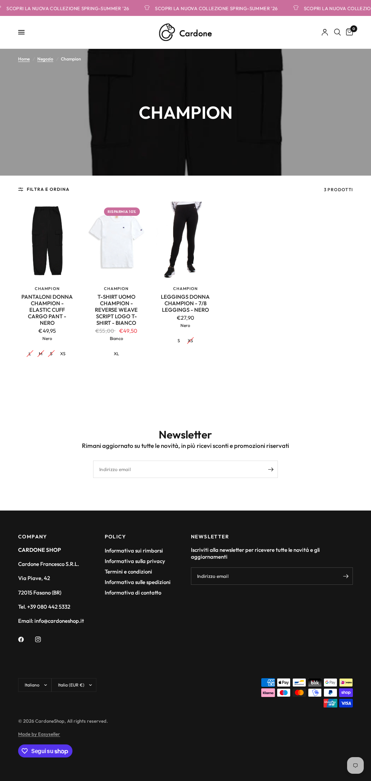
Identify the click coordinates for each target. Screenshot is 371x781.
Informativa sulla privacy (135, 561)
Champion (47, 288)
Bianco (116, 338)
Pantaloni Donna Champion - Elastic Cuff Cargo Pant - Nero (47, 310)
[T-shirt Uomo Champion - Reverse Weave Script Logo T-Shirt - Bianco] (116, 240)
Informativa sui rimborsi (134, 550)
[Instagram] (43, 639)
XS (63, 353)
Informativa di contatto (133, 592)
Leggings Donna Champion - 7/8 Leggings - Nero (185, 303)
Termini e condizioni (128, 571)
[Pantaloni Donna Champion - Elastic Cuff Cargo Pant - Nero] (47, 240)
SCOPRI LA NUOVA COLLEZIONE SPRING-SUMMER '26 (211, 8)
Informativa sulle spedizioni (138, 582)
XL (116, 353)
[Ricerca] (337, 32)
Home (24, 59)
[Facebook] (26, 639)
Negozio (45, 59)
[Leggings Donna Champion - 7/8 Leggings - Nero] (186, 240)
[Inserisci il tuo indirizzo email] (270, 469)
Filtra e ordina (48, 189)
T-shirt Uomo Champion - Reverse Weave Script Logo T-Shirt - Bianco (116, 310)
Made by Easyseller (39, 734)
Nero (47, 338)
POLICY (115, 536)
